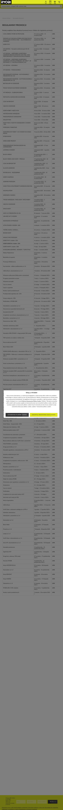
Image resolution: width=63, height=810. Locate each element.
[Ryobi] (6, 2)
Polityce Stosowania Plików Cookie (31, 401)
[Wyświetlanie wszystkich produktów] (59, 2)
